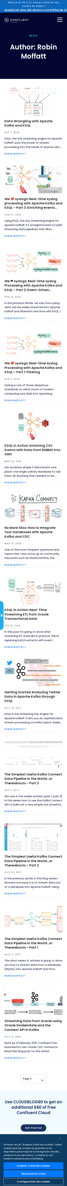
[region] (33, 1160)
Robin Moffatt (15, 154)
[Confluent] (16, 20)
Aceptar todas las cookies (33, 1165)
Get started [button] (33, 1128)
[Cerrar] (60, 1138)
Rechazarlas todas (33, 1173)
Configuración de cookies (33, 1181)
